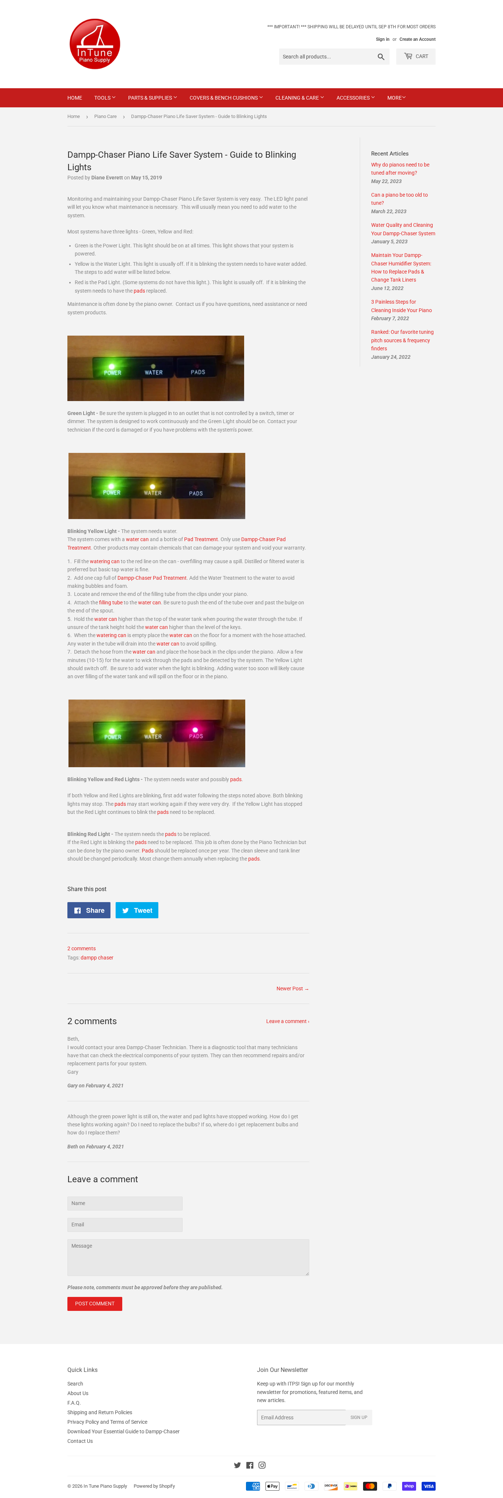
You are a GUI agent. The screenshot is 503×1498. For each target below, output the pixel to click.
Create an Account (418, 39)
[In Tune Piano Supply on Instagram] (262, 1466)
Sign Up (359, 1417)
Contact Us (80, 1441)
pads (139, 291)
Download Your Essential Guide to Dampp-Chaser (123, 1431)
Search (75, 1384)
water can (137, 539)
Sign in (383, 39)
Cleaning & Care (297, 98)
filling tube (111, 602)
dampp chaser (97, 958)
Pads (148, 851)
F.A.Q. (74, 1403)
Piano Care (105, 116)
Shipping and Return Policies (99, 1412)
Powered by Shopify (154, 1486)
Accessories (354, 98)
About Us (77, 1393)
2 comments (81, 948)
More (394, 98)
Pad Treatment (201, 539)
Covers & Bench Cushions (224, 98)
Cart (421, 56)
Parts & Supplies (150, 98)
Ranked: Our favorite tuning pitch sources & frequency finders (402, 340)
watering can (105, 561)
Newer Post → (293, 988)
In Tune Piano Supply (105, 1486)
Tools (103, 98)
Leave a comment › (287, 1021)
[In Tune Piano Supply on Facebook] (250, 1466)
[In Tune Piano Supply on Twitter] (237, 1466)
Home (74, 98)
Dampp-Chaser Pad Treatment (152, 578)
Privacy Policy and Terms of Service (107, 1422)
